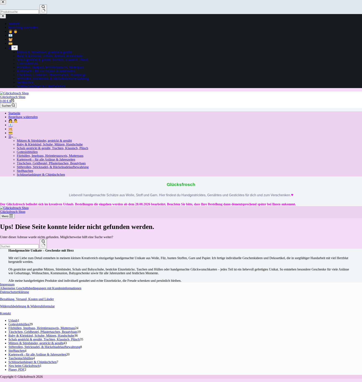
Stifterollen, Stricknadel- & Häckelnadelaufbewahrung (53, 167)
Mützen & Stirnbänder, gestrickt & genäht (44, 140)
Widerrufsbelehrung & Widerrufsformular (27, 306)
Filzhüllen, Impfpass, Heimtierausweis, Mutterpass (50, 155)
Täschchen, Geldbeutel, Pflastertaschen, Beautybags (51, 163)
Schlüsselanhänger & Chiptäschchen (41, 174)
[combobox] (19, 246)
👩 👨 (13, 121)
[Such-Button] (43, 244)
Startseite (14, 113)
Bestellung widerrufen (23, 117)
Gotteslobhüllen (27, 152)
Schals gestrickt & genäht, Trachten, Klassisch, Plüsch (52, 148)
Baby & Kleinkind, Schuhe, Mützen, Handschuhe (50, 144)
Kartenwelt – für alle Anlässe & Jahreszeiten (46, 159)
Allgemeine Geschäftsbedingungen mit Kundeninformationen (40, 288)
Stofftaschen (25, 171)
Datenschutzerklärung (14, 292)
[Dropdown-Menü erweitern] (14, 138)
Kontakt (5, 313)
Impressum (7, 284)
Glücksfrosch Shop (12, 97)
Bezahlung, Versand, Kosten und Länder (27, 299)
